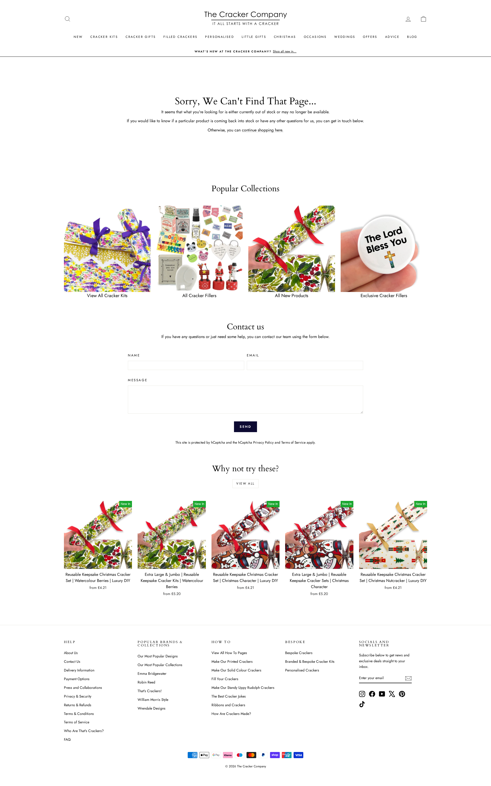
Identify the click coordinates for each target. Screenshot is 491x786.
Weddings (344, 37)
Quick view (98, 563)
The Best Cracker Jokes (228, 696)
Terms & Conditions (79, 713)
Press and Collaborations (83, 687)
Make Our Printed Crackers (232, 661)
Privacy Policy (263, 442)
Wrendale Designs (151, 708)
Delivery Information (79, 670)
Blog (412, 37)
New (78, 37)
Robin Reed (146, 682)
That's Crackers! (150, 690)
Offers (370, 37)
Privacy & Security (77, 696)
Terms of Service (293, 442)
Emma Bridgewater (152, 673)
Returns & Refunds (77, 705)
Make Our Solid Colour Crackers (236, 670)
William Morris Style (153, 699)
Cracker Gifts (141, 37)
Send (245, 426)
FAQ (67, 739)
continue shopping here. (262, 130)
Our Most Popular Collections (160, 664)
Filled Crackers (180, 37)
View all (245, 483)
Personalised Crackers (302, 670)
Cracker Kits (104, 37)
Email (253, 355)
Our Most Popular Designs (158, 656)
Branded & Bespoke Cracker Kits (309, 661)
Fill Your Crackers (224, 678)
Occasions (315, 37)
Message (137, 380)
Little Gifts (254, 37)
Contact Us (72, 661)
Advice (392, 37)
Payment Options (77, 678)
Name (134, 355)
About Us (71, 652)
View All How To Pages (229, 652)
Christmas (285, 37)
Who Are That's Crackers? (84, 730)
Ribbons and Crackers (228, 705)
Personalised (219, 37)
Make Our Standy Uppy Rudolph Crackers (242, 687)
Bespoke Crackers (299, 652)
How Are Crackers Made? (231, 713)
